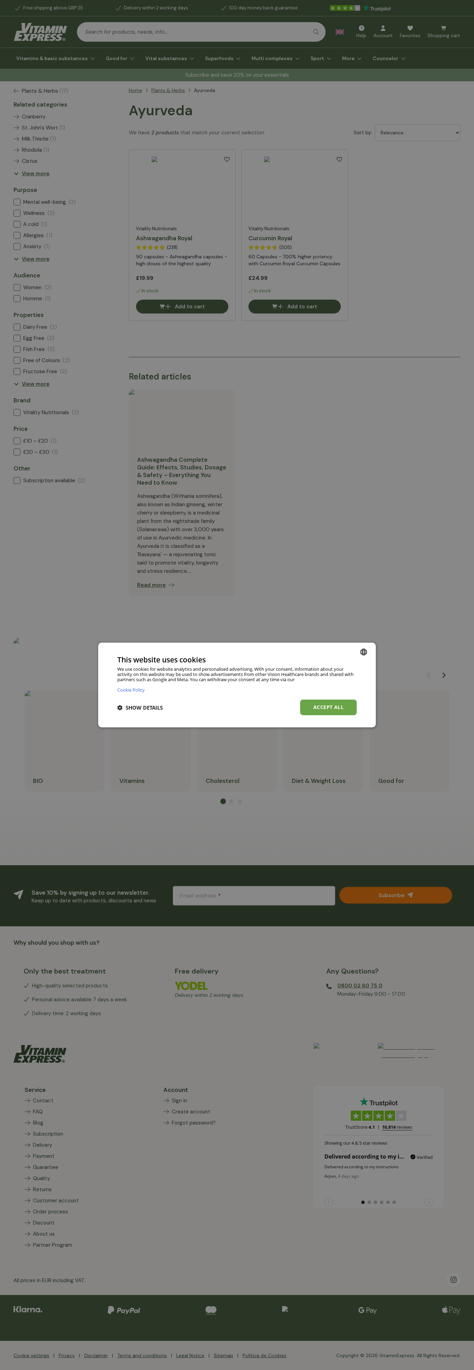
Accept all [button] (328, 707)
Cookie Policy (131, 690)
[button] (140, 707)
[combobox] (363, 652)
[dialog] (237, 685)
